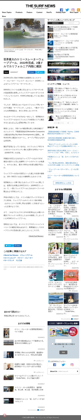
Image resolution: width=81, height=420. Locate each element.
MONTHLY (55, 23)
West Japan (74, 12)
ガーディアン (14, 123)
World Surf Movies (36, 236)
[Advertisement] (24, 290)
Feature (29, 12)
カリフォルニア (10, 258)
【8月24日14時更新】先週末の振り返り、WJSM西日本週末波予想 (62, 139)
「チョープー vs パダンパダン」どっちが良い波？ (63, 170)
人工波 (19, 260)
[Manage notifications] (4, 415)
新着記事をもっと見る (63, 183)
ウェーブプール (26, 255)
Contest (39, 12)
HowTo (49, 12)
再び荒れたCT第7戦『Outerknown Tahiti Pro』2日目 (64, 57)
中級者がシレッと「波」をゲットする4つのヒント (63, 157)
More (4, 16)
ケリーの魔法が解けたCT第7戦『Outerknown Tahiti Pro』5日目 (66, 50)
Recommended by (32, 410)
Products (19, 12)
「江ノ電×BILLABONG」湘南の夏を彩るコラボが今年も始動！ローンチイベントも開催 (63, 164)
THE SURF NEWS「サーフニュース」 (35, 417)
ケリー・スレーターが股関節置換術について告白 (63, 176)
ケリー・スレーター (26, 258)
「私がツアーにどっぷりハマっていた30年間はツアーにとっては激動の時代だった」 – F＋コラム (63, 145)
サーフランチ (9, 260)
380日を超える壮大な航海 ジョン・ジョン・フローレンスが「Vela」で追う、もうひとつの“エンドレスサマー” (63, 151)
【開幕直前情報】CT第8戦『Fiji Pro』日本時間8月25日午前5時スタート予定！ (63, 132)
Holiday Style (61, 12)
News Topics (6, 12)
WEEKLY (71, 23)
